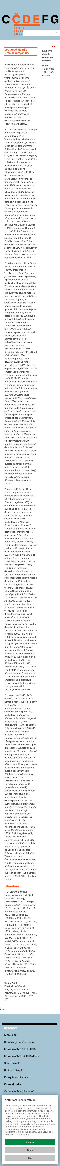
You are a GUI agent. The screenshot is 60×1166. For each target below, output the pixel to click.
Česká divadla (12, 1084)
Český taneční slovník (17, 1077)
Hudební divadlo (14, 1070)
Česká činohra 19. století (19, 1091)
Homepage (10, 1028)
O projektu (10, 1035)
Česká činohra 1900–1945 (20, 1049)
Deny (30, 1150)
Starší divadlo (12, 1063)
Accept (30, 1142)
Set (30, 1158)
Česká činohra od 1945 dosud (22, 1056)
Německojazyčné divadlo (19, 1042)
